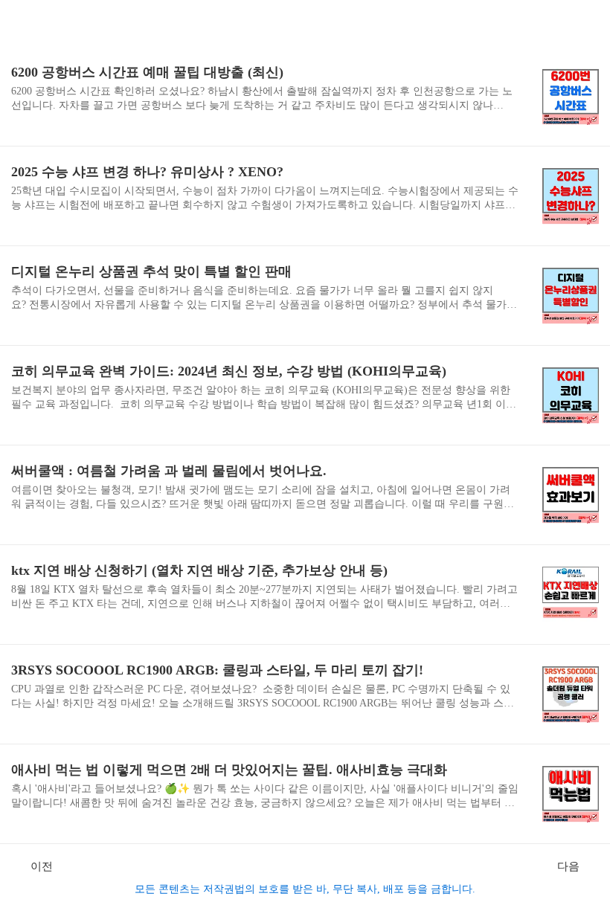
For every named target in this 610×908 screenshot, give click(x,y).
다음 (568, 866)
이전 (41, 866)
